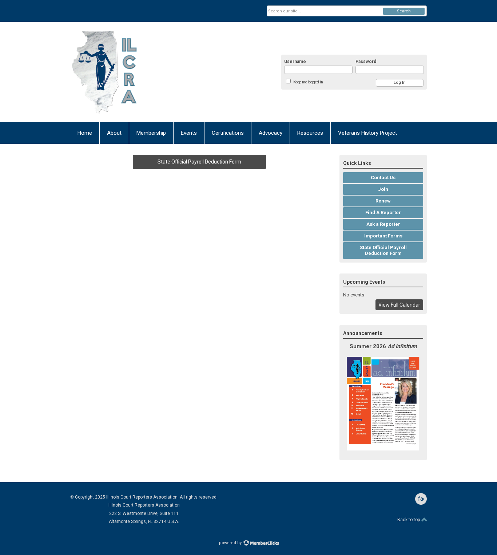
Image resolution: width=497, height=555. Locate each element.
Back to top (409, 519)
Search (404, 11)
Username (295, 61)
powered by (231, 542)
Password (365, 61)
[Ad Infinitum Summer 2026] (383, 449)
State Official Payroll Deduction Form (199, 162)
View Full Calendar (399, 305)
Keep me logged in (308, 82)
